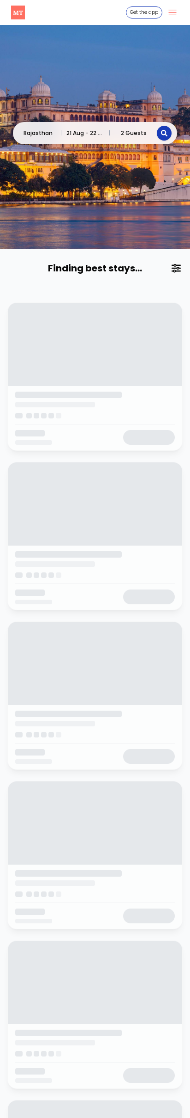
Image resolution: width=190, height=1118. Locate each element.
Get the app (144, 12)
